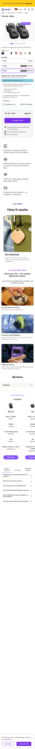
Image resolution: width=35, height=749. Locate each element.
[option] (3, 53)
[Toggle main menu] (32, 9)
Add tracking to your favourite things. (17, 3)
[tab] (6, 469)
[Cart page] (25, 9)
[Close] (32, 738)
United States (24, 744)
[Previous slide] (4, 229)
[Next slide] (31, 229)
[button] (17, 93)
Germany (8, 744)
